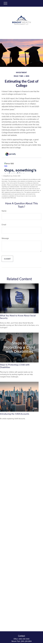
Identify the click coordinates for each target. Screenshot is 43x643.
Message (5, 238)
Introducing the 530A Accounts (14, 414)
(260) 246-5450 (24, 639)
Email (4, 224)
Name (4, 211)
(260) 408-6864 (26, 641)
